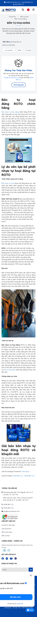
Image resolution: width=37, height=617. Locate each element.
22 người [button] (28, 50)
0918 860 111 (18, 476)
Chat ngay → (26, 471)
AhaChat (20, 604)
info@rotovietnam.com (11, 77)
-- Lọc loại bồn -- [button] (8, 50)
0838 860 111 (29, 476)
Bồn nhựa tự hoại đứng (10, 112)
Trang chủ (12, 17)
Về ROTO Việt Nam (8, 525)
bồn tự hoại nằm (9, 370)
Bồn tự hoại (6, 536)
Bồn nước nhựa (7, 532)
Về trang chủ (19, 85)
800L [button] (19, 50)
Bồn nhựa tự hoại (8, 183)
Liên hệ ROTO (6, 529)
